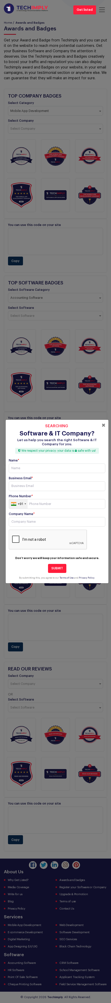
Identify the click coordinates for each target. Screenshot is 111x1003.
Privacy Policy (86, 578)
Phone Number (21, 496)
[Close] (103, 425)
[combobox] (18, 504)
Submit (57, 568)
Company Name (22, 514)
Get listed (85, 9)
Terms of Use (67, 578)
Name (14, 460)
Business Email (21, 478)
